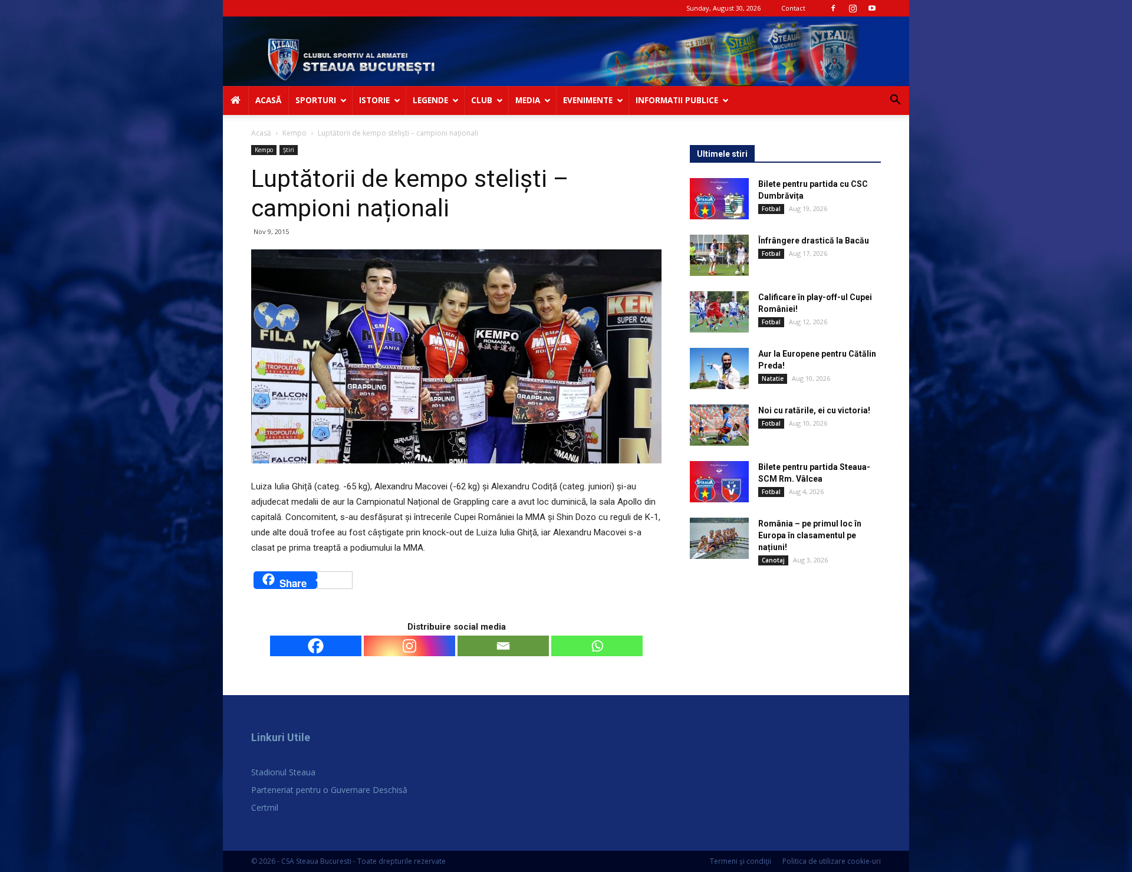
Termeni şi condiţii (740, 861)
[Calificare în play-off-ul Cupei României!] (719, 312)
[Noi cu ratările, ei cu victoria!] (719, 425)
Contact (793, 8)
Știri (288, 150)
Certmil (264, 807)
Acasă (261, 133)
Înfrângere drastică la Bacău (813, 240)
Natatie (773, 378)
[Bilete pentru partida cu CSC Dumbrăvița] (719, 198)
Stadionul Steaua (283, 772)
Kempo (294, 133)
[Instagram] (852, 8)
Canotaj (773, 560)
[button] (895, 101)
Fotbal (771, 209)
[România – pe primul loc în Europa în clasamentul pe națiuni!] (719, 538)
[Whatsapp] (597, 646)
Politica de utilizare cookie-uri (831, 861)
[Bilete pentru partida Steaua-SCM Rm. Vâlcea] (719, 481)
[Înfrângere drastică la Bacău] (719, 255)
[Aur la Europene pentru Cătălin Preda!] (719, 368)
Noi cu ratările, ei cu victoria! (814, 410)
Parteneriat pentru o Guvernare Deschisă (329, 789)
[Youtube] (872, 8)
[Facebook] (833, 8)
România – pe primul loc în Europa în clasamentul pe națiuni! (809, 535)
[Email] (503, 646)
